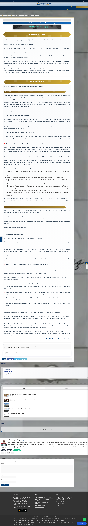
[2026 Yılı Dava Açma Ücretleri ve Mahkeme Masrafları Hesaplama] (6, 395)
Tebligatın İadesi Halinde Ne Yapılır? (16, 413)
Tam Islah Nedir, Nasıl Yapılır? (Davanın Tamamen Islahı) (20, 408)
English (86, 1)
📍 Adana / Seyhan (31, 1)
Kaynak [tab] (11, 353)
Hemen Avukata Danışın (82, 7)
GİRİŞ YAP (41, 1)
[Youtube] (46, 1)
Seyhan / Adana (25, 440)
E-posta (3, 479)
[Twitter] (43, 1)
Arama (37, 1)
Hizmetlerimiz (52, 7)
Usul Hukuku (9, 15)
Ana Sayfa (22, 7)
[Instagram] (11, 453)
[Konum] (47, 429)
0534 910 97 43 (47, 497)
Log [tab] (20, 353)
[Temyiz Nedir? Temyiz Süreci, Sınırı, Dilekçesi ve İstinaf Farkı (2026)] (6, 405)
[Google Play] (49, 1)
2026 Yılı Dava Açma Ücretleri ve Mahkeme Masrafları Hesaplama (22, 394)
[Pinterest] (13, 453)
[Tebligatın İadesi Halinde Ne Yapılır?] (6, 414)
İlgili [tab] (7, 353)
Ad (2, 475)
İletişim (69, 7)
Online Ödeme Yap (40, 505)
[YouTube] (7, 453)
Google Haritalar (60, 501)
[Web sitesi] (2, 453)
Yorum (3, 463)
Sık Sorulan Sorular (39, 507)
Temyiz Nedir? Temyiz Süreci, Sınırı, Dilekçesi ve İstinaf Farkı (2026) (23, 403)
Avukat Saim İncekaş (31, 7)
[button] (1, 239)
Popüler (66, 388)
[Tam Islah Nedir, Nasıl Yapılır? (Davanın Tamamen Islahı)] (6, 409)
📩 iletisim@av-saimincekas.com (22, 1)
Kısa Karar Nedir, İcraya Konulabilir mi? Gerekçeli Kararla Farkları (22, 399)
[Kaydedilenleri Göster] (87, 266)
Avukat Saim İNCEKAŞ (48, 338)
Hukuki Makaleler (61, 7)
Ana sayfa (2, 15)
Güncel (24, 388)
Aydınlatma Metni (29, 524)
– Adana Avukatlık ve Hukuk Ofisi (62, 338)
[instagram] (47, 1)
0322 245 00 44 (41, 499)
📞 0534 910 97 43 (12, 1)
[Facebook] (41, 1)
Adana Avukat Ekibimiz (42, 7)
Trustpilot (58, 505)
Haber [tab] (16, 353)
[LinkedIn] (44, 1)
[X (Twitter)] (9, 453)
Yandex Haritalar (60, 503)
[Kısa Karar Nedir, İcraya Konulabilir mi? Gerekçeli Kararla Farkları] (6, 400)
